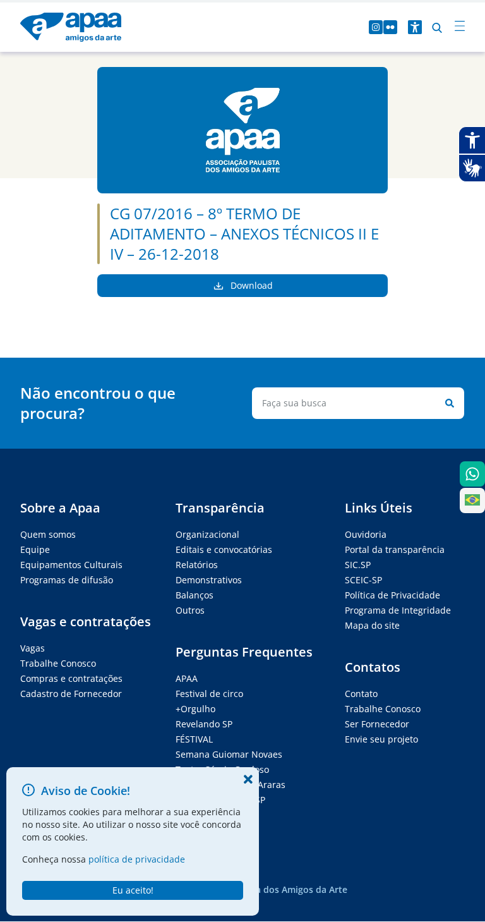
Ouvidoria (365, 534)
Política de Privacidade (392, 595)
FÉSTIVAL (194, 739)
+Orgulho (195, 709)
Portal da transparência (395, 549)
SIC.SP (358, 565)
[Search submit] (447, 403)
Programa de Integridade (398, 610)
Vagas (32, 648)
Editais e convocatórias (224, 549)
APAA (187, 678)
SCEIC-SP (363, 580)
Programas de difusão (66, 580)
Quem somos (48, 534)
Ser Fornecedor (377, 724)
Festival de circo (209, 694)
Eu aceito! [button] (132, 890)
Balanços (194, 595)
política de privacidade (136, 859)
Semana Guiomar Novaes (229, 754)
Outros (190, 610)
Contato (361, 694)
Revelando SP (204, 724)
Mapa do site (372, 625)
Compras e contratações (71, 678)
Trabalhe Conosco (58, 663)
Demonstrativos (209, 580)
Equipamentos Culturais (71, 565)
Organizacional (207, 534)
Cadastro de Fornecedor (71, 694)
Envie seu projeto (381, 739)
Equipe (35, 549)
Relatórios (197, 565)
